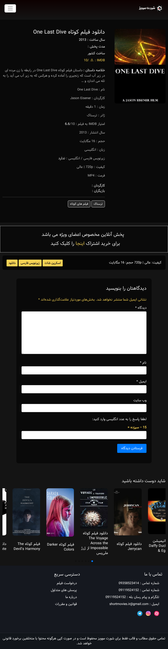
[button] (92, 561)
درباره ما (71, 597)
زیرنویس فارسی (30, 263)
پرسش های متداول (64, 590)
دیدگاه (140, 307)
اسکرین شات (53, 263)
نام (143, 362)
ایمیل (141, 381)
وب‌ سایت (139, 400)
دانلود (12, 263)
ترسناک (98, 203)
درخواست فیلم (67, 583)
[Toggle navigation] (10, 8)
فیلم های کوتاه (79, 203)
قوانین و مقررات (66, 604)
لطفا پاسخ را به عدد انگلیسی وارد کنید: (119, 419)
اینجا (80, 243)
